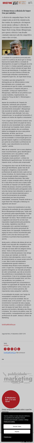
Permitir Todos (17, 426)
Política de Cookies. (9, 422)
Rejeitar (17, 431)
